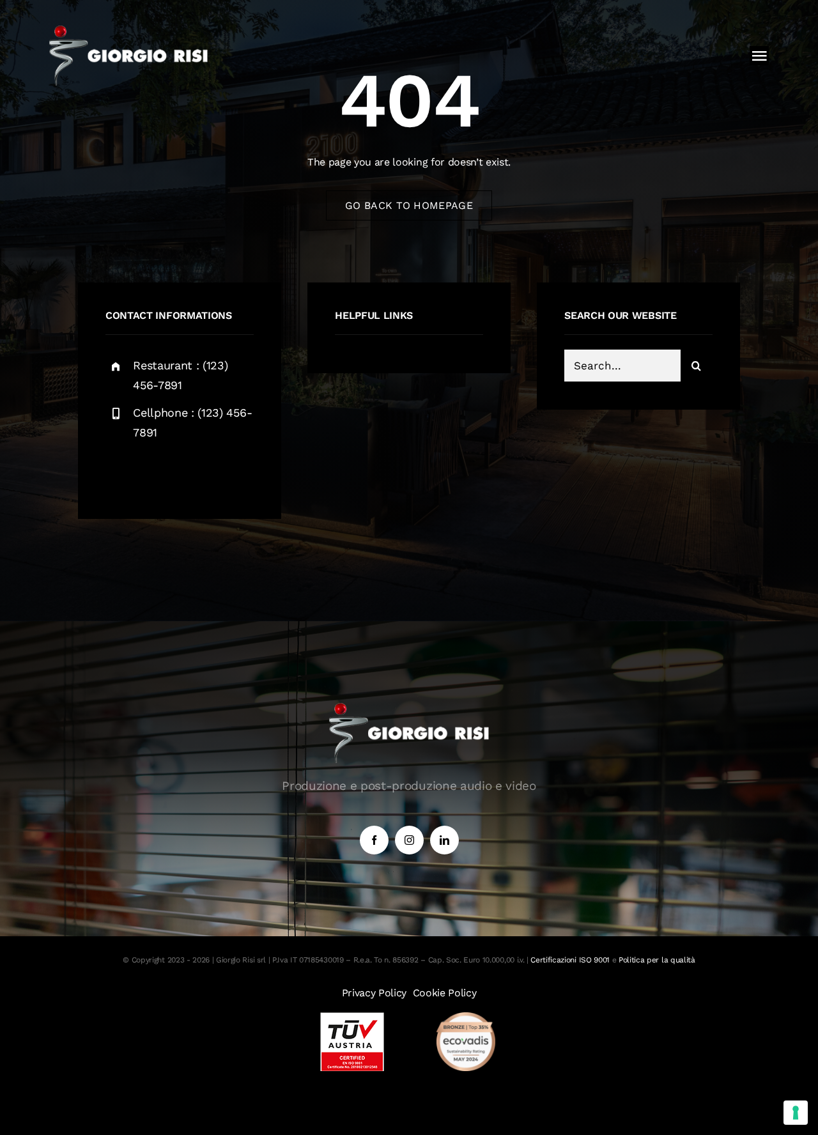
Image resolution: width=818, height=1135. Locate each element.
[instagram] (190, 472)
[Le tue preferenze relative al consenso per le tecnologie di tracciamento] (795, 1112)
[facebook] (119, 472)
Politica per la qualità (657, 959)
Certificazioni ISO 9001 (570, 959)
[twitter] (155, 472)
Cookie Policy (445, 993)
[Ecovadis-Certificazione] (465, 1017)
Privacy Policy (374, 993)
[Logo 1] (128, 30)
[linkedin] (444, 840)
